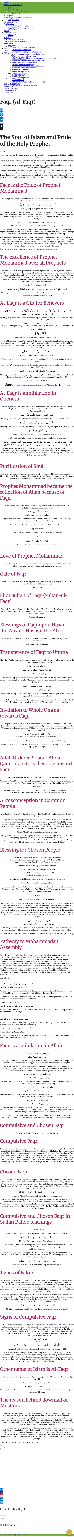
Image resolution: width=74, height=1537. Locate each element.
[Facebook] (37, 110)
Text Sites (11, 55)
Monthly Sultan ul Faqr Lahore (20, 28)
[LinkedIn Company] (37, 1499)
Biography (11, 36)
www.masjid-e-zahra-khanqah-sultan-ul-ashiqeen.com (34, 58)
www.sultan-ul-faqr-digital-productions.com (29, 82)
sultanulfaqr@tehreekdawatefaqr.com (18, 17)
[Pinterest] (37, 116)
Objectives (12, 7)
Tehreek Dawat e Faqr (13, 5)
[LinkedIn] (37, 119)
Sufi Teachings (14, 13)
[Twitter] (37, 113)
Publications (7, 38)
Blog (6, 37)
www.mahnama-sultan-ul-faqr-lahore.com (29, 54)
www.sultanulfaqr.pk (18, 76)
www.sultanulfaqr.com (18, 69)
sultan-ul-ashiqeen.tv (20, 78)
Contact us (12, 88)
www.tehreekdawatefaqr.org (20, 71)
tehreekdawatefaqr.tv (18, 80)
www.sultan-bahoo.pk (18, 74)
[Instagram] (37, 1496)
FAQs (6, 50)
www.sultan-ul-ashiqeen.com (23, 48)
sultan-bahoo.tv (16, 83)
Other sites (8, 43)
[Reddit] (37, 122)
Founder (6, 31)
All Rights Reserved (36, 1535)
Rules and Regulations (17, 11)
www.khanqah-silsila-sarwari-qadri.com (24, 67)
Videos (10, 46)
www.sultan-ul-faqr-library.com (24, 56)
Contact (6, 89)
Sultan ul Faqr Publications (19, 26)
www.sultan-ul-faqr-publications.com (26, 52)
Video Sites (11, 78)
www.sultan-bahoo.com (21, 50)
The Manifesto (14, 9)
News (5, 52)
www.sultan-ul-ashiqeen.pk (20, 73)
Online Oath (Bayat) (10, 87)
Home (6, 3)
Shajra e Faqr (13, 20)
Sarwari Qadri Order (10, 32)
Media (6, 43)
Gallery (10, 45)
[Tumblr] (37, 125)
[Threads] (37, 128)
